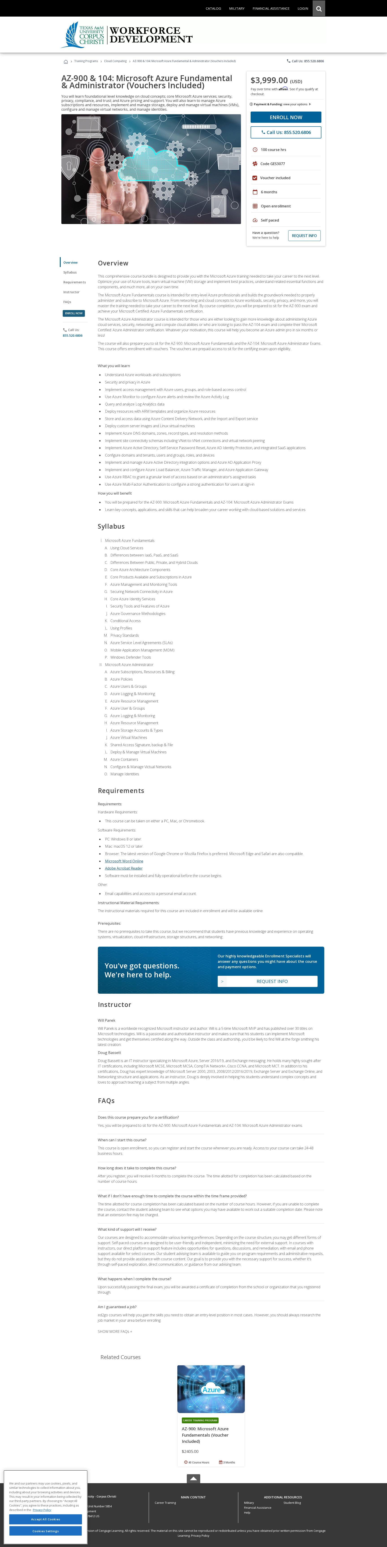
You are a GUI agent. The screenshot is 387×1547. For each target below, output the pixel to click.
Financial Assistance (257, 1508)
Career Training (165, 1503)
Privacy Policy (200, 1536)
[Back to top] (193, 1496)
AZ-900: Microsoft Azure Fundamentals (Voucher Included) (205, 1435)
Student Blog (292, 1503)
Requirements (74, 282)
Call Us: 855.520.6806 (305, 61)
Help (247, 1512)
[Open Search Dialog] (319, 8)
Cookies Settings (45, 1531)
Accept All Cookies (45, 1519)
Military (249, 1503)
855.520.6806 (72, 335)
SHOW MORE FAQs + (115, 1331)
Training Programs (86, 61)
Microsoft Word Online (124, 861)
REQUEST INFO (304, 235)
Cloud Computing (115, 61)
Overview (70, 262)
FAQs (67, 302)
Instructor (71, 292)
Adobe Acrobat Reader (124, 868)
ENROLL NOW (286, 117)
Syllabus (70, 272)
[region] (46, 1507)
